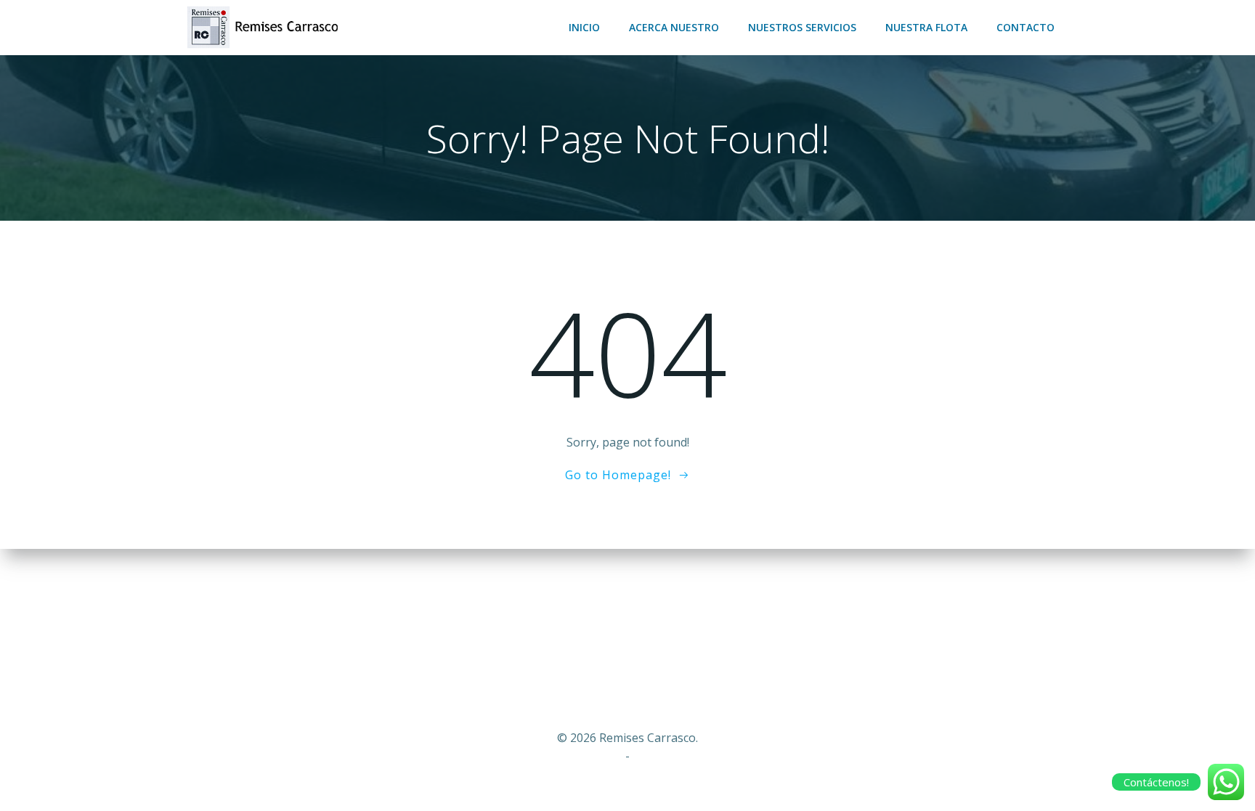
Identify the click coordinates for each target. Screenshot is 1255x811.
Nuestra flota (926, 27)
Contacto (1025, 27)
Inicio (584, 27)
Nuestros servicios (802, 27)
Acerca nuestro (674, 27)
